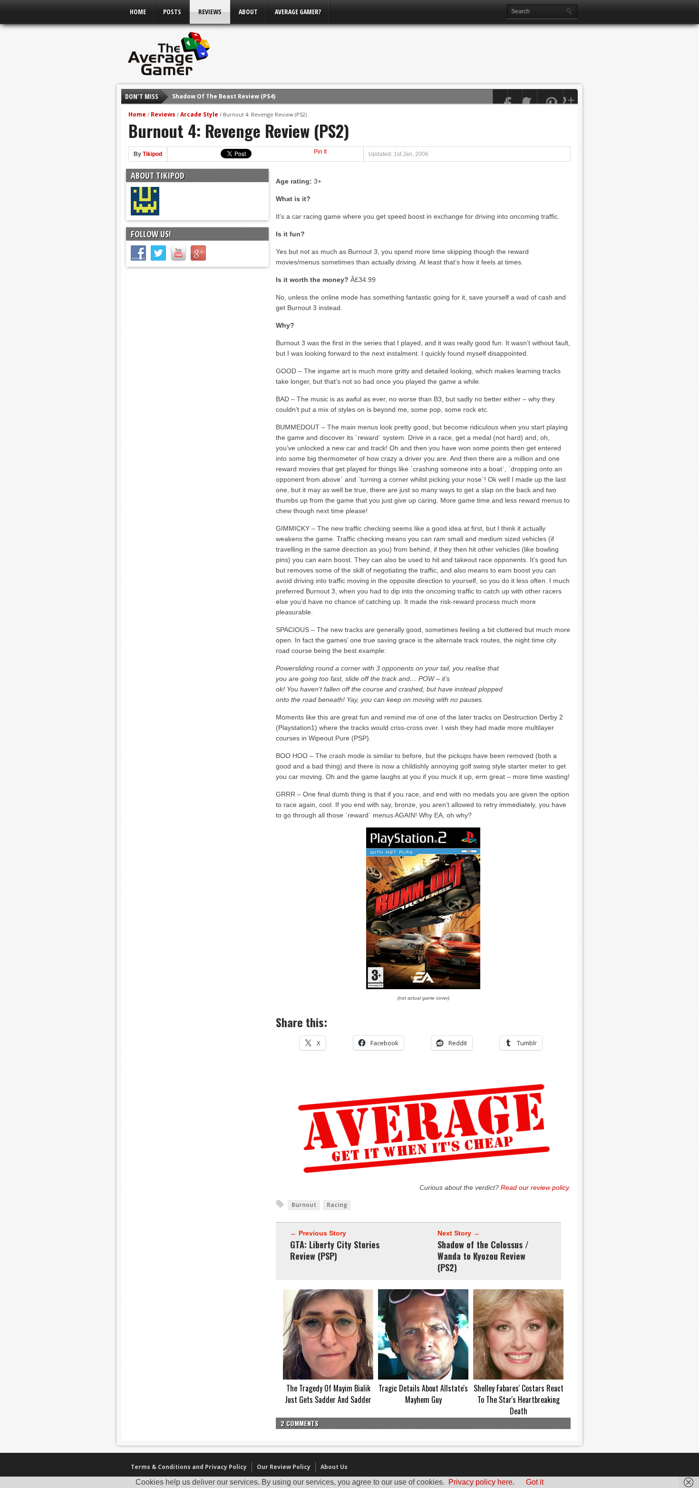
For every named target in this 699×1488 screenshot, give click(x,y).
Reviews (210, 11)
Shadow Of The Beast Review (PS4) (223, 92)
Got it (535, 1482)
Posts (172, 11)
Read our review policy (535, 1187)
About (248, 11)
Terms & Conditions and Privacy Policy (189, 1467)
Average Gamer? (298, 11)
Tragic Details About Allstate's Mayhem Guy (423, 1393)
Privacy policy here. (481, 1482)
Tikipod (152, 154)
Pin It (320, 151)
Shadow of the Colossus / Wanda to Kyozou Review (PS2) (483, 1256)
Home (138, 11)
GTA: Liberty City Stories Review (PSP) (334, 1250)
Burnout (303, 1205)
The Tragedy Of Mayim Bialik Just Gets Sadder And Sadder (328, 1393)
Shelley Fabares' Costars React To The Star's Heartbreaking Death (518, 1399)
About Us (334, 1467)
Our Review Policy (284, 1467)
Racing (337, 1205)
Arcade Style (199, 114)
